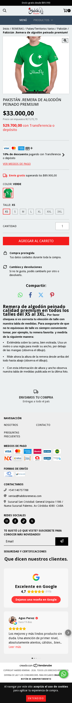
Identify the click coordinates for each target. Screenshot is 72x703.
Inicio (6, 28)
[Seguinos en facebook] (15, 521)
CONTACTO (43, 424)
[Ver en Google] (12, 620)
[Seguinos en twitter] (32, 521)
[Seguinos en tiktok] (23, 521)
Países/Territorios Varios (40, 28)
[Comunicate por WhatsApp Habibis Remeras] (63, 674)
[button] (4, 633)
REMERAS (18, 28)
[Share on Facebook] (30, 295)
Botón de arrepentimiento (36, 679)
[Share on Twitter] (41, 295)
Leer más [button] (15, 647)
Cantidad (10, 226)
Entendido (36, 698)
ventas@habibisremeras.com (24, 496)
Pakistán (62, 28)
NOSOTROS (11, 424)
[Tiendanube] (36, 667)
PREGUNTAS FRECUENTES (12, 434)
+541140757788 (18, 490)
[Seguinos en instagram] (7, 521)
